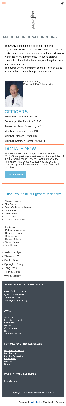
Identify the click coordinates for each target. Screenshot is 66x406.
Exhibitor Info (10, 380)
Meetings (9, 361)
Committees (10, 322)
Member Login (11, 353)
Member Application (14, 355)
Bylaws (7, 325)
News (7, 364)
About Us (8, 317)
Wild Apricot (37, 402)
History (7, 330)
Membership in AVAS (14, 350)
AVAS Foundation (12, 333)
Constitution (10, 328)
